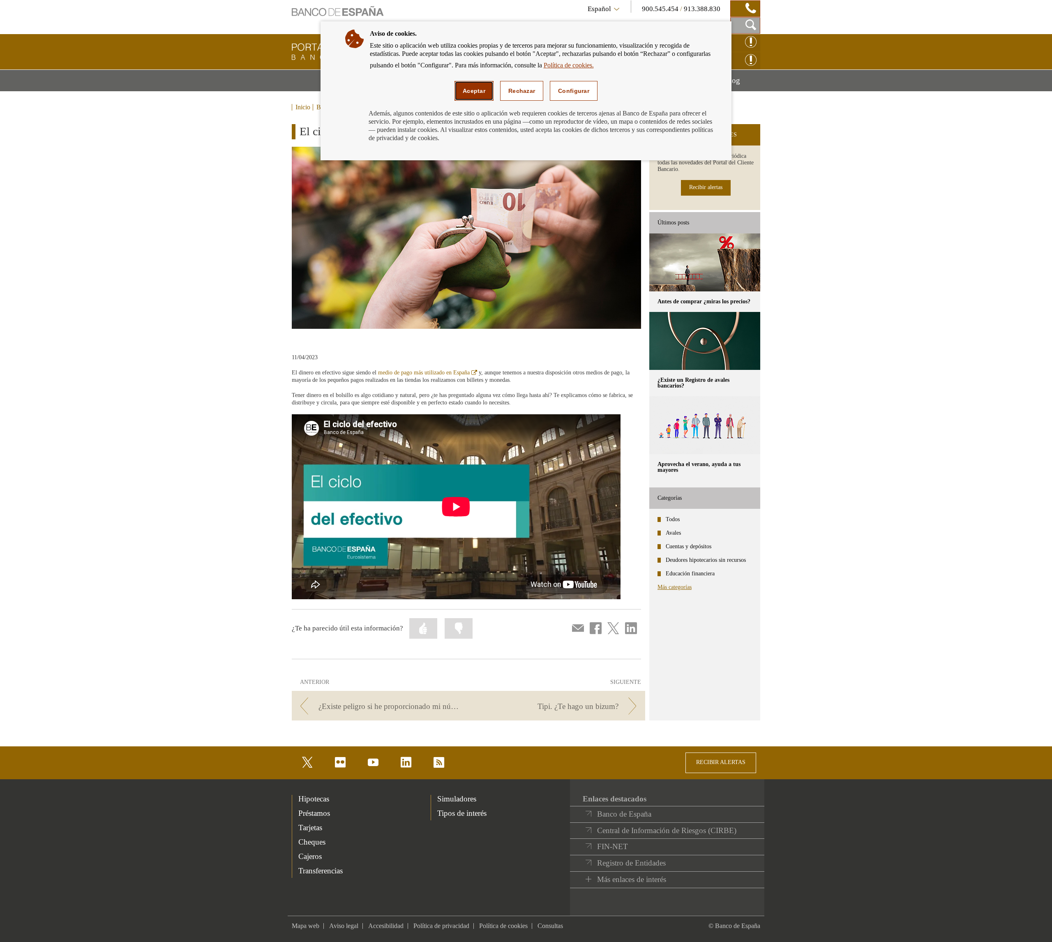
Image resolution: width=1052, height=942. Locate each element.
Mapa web (305, 925)
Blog (742, 83)
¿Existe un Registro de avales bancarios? (693, 383)
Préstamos (314, 813)
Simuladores (456, 798)
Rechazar (521, 91)
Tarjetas (310, 827)
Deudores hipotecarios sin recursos (706, 560)
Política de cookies (503, 925)
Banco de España (624, 814)
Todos (673, 519)
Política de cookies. (569, 65)
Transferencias (320, 870)
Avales (673, 533)
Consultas (550, 925)
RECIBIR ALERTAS (720, 762)
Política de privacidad (441, 925)
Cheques (311, 842)
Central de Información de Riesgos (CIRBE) (666, 830)
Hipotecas (313, 798)
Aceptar (474, 91)
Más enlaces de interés (631, 879)
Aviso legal (343, 925)
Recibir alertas (705, 187)
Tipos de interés (462, 813)
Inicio (302, 107)
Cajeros (310, 856)
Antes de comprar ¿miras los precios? (704, 301)
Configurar (573, 91)
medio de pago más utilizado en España (427, 372)
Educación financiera (690, 573)
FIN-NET (612, 846)
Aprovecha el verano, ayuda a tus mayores (699, 467)
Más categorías (675, 587)
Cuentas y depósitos (688, 546)
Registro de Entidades (631, 863)
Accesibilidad (386, 925)
